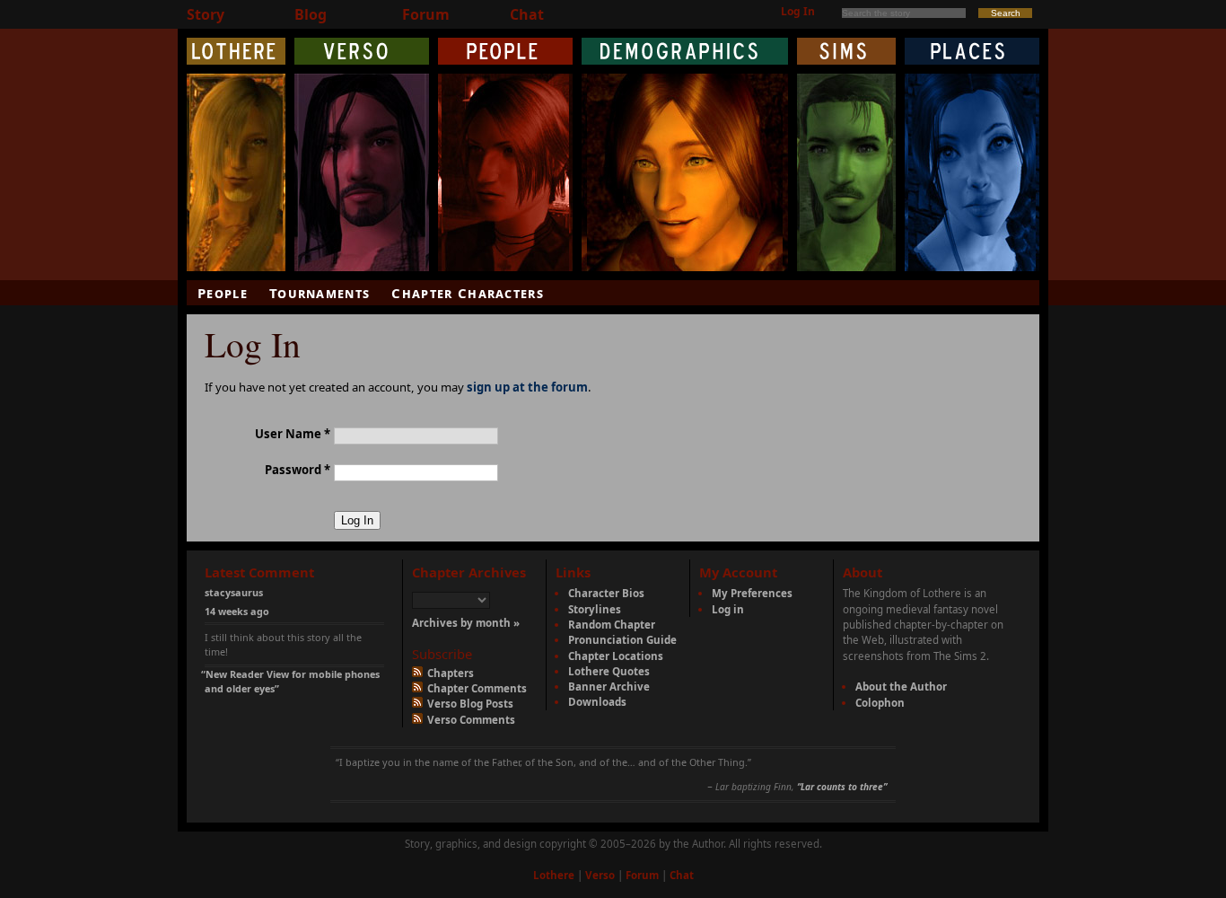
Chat (527, 14)
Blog (310, 14)
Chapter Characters (467, 293)
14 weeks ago (237, 611)
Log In (798, 11)
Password (297, 470)
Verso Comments (470, 719)
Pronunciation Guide (622, 640)
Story (205, 14)
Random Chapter (611, 624)
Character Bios (606, 593)
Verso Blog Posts (469, 703)
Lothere (553, 875)
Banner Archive (609, 686)
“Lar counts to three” (842, 786)
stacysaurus (234, 592)
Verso (600, 875)
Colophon (880, 702)
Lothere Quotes (609, 671)
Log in (728, 609)
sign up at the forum (527, 387)
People (222, 293)
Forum (426, 14)
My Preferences (752, 593)
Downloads (597, 702)
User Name (292, 434)
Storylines (594, 609)
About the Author (901, 686)
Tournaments (319, 293)
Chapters (449, 673)
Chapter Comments (476, 688)
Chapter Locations (615, 656)
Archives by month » (466, 622)
